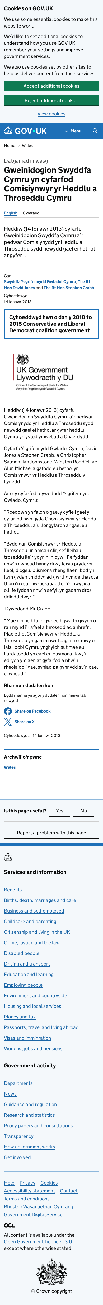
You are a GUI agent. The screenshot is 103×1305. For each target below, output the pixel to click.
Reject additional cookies (52, 100)
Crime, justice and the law (32, 943)
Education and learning (29, 974)
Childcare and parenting (30, 921)
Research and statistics (29, 1115)
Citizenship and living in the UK (37, 932)
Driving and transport (27, 964)
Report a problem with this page (51, 833)
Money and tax (20, 1017)
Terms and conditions (27, 1199)
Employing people (23, 985)
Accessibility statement (29, 1191)
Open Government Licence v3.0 (38, 1242)
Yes (63, 811)
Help (9, 1183)
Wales (27, 145)
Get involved (17, 1157)
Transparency (19, 1136)
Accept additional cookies (51, 86)
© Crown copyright (51, 1291)
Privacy (27, 1183)
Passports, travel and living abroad (41, 1027)
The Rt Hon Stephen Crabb (69, 287)
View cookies (51, 113)
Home (9, 145)
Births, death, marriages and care (40, 900)
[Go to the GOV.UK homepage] (25, 131)
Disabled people (21, 953)
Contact (69, 1191)
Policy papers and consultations (38, 1126)
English (10, 213)
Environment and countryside (35, 996)
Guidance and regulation (30, 1104)
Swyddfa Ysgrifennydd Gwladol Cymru (40, 281)
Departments (18, 1083)
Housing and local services (32, 1006)
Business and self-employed (34, 911)
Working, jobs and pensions (33, 1048)
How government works (29, 1147)
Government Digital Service (33, 1215)
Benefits (13, 890)
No (87, 811)
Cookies (49, 1183)
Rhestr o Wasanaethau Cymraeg (38, 1207)
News (10, 1094)
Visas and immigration (27, 1038)
